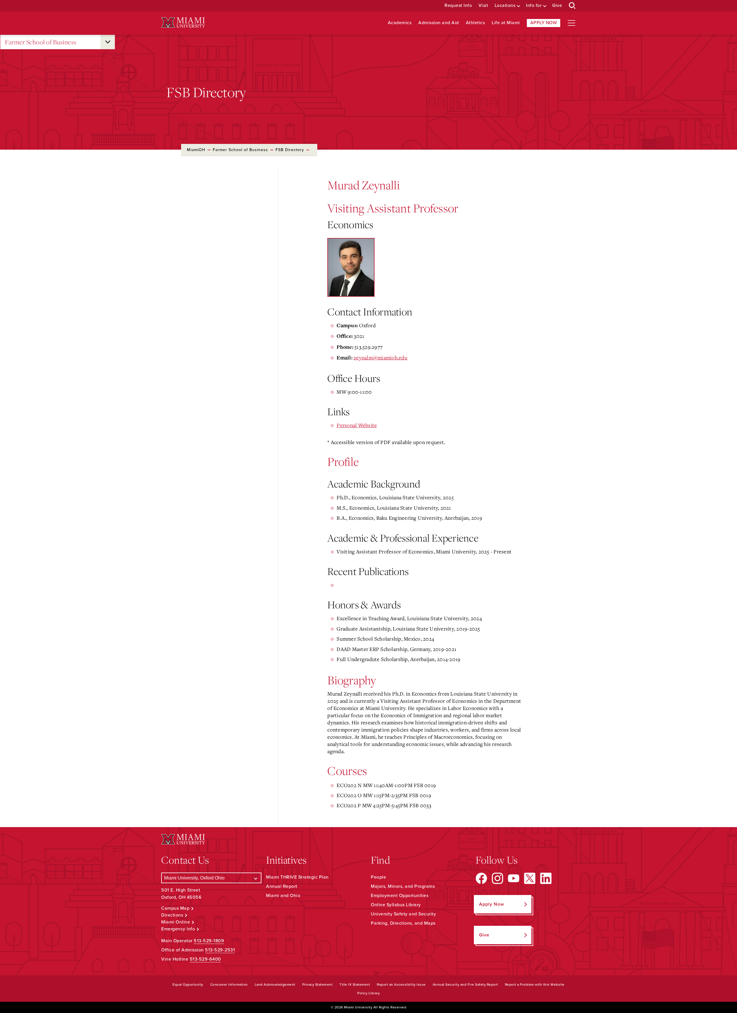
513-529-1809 (209, 941)
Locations (505, 5)
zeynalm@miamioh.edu (380, 357)
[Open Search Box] (572, 5)
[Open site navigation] (571, 23)
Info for (534, 5)
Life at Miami (506, 23)
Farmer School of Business (41, 42)
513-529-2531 (220, 950)
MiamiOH (196, 149)
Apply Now (543, 23)
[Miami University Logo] (183, 22)
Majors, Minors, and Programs (403, 886)
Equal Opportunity (187, 984)
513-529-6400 (205, 959)
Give (557, 5)
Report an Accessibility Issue (401, 984)
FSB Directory (290, 149)
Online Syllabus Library (396, 905)
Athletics (475, 23)
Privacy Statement (317, 984)
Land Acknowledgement (275, 984)
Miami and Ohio (283, 895)
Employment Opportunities (399, 895)
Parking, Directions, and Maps (403, 923)
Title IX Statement (354, 984)
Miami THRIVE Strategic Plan (297, 877)
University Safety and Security (403, 914)
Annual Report (281, 886)
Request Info (458, 5)
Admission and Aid (438, 23)
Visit (483, 5)
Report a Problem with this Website (535, 984)
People (378, 877)
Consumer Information (229, 984)
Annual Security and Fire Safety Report (465, 984)
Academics (400, 23)
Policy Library (368, 993)
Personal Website (357, 425)
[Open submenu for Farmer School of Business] (107, 42)
